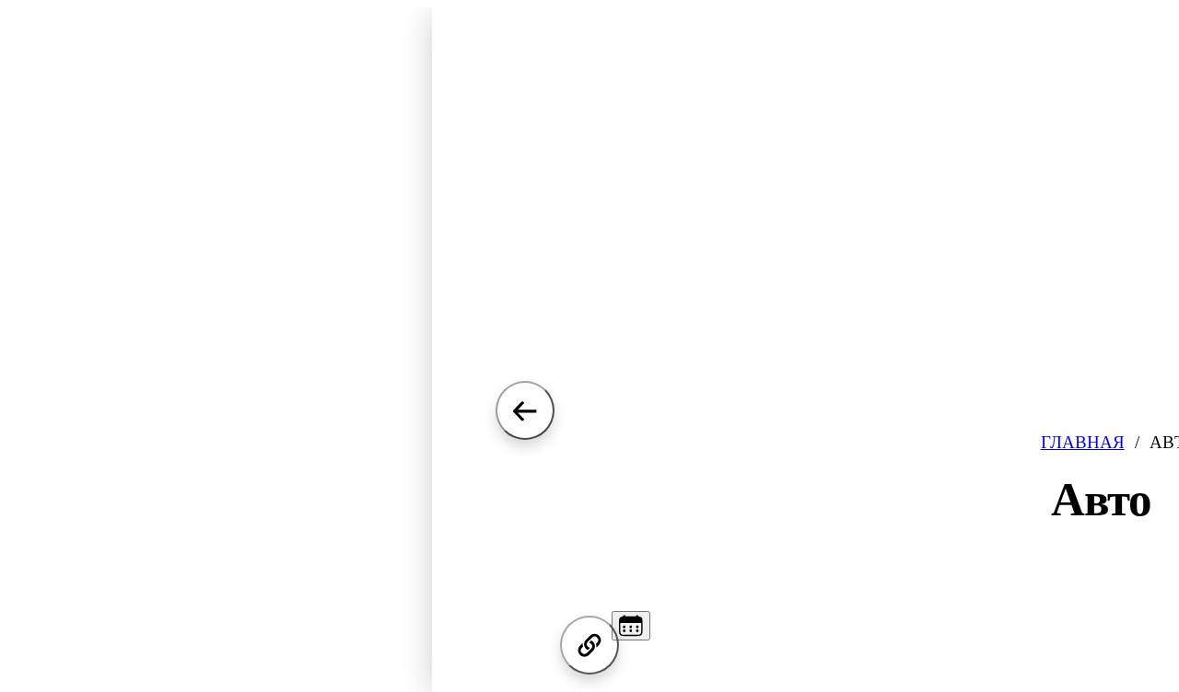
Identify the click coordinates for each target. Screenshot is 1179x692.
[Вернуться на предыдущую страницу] (525, 410)
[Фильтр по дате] (631, 625)
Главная (1083, 442)
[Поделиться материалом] (589, 645)
